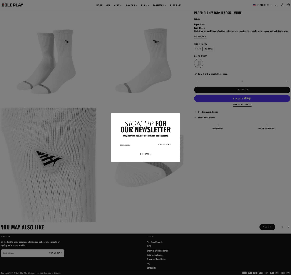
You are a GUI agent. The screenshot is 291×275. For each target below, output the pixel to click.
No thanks (145, 154)
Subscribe (164, 144)
